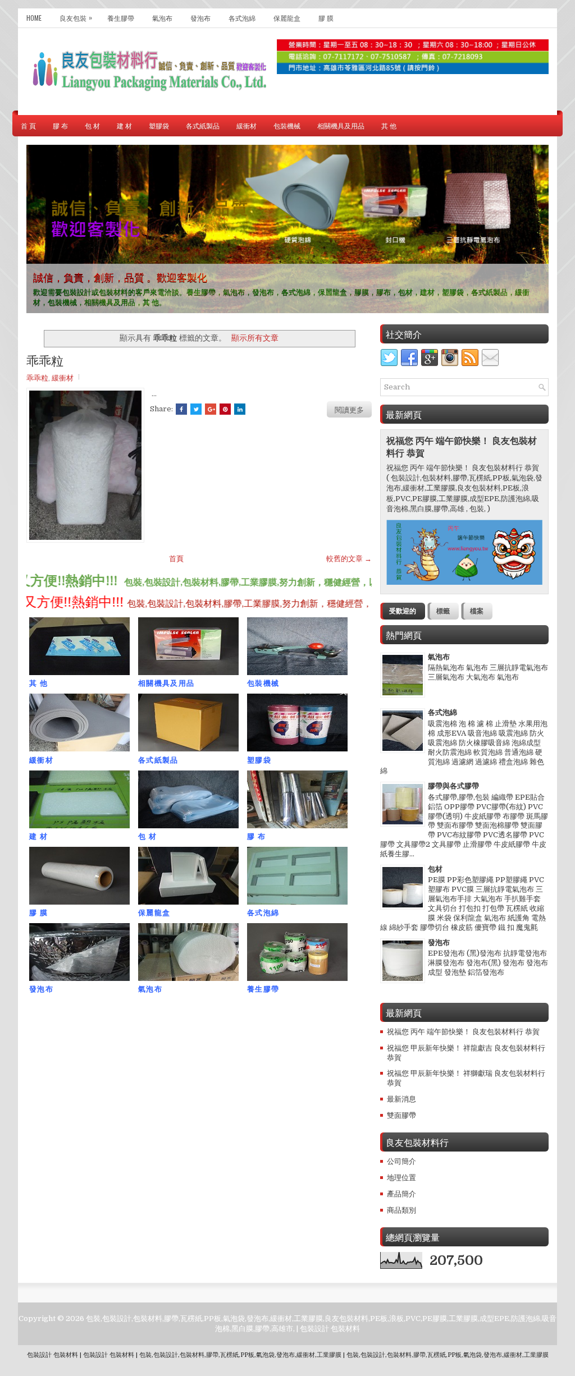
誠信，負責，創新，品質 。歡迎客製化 (120, 276)
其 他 (388, 125)
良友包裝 (76, 17)
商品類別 (401, 1210)
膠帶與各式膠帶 (453, 786)
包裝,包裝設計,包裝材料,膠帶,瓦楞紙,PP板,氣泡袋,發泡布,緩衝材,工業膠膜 (240, 1355)
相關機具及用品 (340, 125)
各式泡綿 (242, 17)
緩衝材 (246, 125)
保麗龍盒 (286, 17)
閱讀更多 (349, 409)
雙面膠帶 (401, 1115)
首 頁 (28, 125)
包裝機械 (286, 125)
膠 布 (60, 125)
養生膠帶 (120, 17)
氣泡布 (162, 17)
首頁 (176, 558)
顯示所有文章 (255, 337)
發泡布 (200, 17)
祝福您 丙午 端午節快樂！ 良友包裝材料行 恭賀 (463, 1032)
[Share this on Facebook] (181, 409)
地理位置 (401, 1177)
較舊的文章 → (349, 558)
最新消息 (401, 1099)
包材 (435, 869)
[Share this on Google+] (210, 409)
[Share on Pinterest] (225, 409)
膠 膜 (326, 17)
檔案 (476, 611)
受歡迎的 (402, 611)
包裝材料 (345, 1328)
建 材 (124, 125)
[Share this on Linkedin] (239, 409)
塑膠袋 (159, 125)
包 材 (92, 125)
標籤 (443, 611)
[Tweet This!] (196, 409)
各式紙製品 (203, 125)
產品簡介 (401, 1194)
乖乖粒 (44, 359)
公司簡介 (401, 1161)
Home (34, 17)
